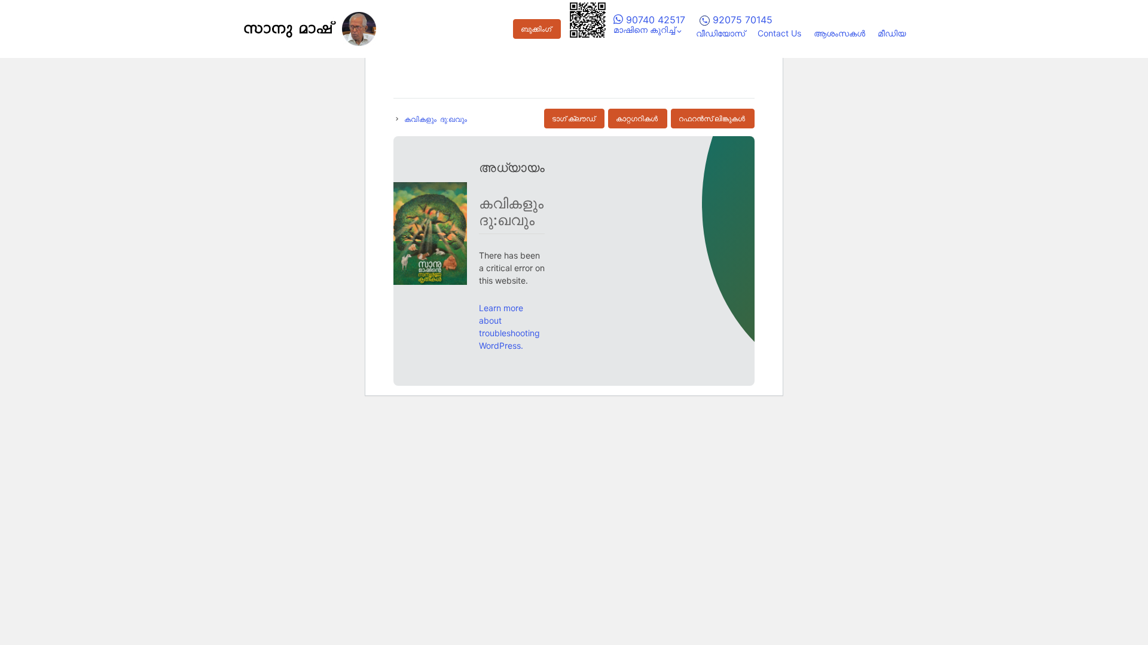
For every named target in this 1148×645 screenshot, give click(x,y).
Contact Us (779, 33)
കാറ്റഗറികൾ (637, 119)
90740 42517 (654, 20)
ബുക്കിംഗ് (536, 29)
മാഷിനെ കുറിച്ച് (644, 29)
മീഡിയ (892, 33)
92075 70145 (741, 20)
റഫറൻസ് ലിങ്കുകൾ (712, 119)
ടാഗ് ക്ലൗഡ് (573, 119)
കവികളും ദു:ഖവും (435, 118)
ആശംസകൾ (839, 33)
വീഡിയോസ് (720, 33)
